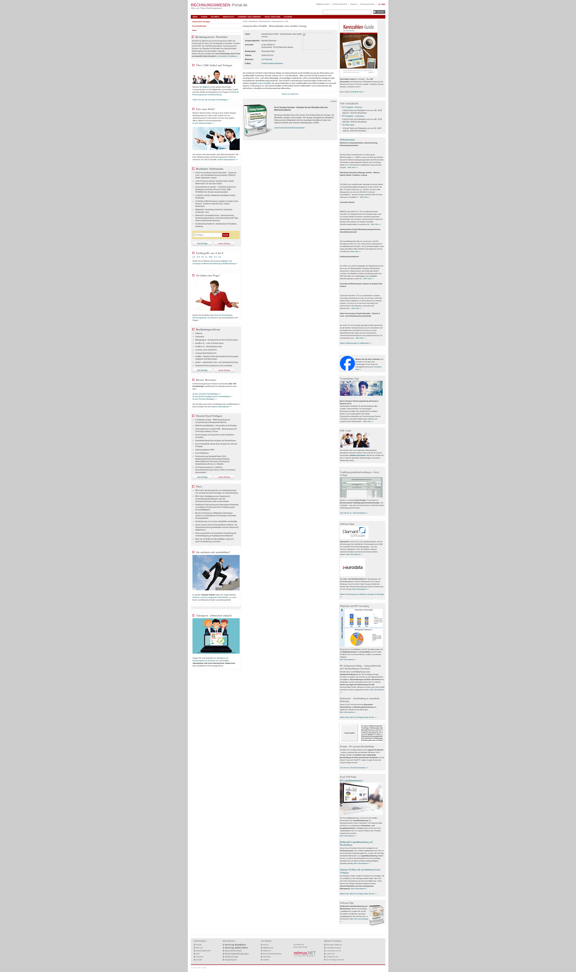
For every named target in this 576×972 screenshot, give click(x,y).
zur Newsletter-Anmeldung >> (227, 56)
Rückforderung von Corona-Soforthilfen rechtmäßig (216, 521)
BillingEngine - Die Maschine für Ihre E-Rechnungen (216, 340)
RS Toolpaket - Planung (352, 107)
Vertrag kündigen (235, 944)
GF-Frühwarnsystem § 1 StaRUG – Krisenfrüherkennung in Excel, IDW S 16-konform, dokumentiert (215, 469)
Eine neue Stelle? (205, 109)
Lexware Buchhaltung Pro (205, 353)
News (195, 17)
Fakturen (198, 333)
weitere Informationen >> (228, 160)
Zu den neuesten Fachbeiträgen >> (206, 394)
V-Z (219, 257)
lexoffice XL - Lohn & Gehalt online (209, 343)
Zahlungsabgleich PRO (204, 450)
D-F (198, 257)
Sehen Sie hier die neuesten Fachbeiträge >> (211, 100)
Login (383, 4)
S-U (215, 257)
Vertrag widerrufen (236, 947)
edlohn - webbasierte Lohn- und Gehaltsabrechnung (216, 362)
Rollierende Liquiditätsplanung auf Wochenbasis (356, 843)
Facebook (199, 957)
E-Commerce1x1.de (333, 951)
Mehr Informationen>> (359, 888)
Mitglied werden (322, 4)
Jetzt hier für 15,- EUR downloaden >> (354, 513)
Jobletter (266, 960)
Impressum (231, 959)
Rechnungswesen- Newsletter (211, 37)
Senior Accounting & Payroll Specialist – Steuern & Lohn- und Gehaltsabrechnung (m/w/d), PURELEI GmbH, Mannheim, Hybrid (215, 175)
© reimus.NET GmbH (198, 968)
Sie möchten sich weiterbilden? (213, 552)
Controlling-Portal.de (333, 948)
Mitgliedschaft (268, 948)
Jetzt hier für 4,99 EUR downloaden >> (354, 768)
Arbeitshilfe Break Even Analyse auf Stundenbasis (215, 441)
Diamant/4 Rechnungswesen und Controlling (213, 366)
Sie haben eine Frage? (208, 275)
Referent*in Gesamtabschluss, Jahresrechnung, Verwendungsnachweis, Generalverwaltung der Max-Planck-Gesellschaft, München (216, 218)
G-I (202, 257)
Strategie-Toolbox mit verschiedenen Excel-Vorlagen (360, 871)
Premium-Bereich (340, 4)
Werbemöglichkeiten (203, 951)
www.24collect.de (266, 83)
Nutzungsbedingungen (237, 953)
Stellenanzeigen (347, 139)
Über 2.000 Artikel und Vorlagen (214, 65)
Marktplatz (228, 17)
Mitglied (205, 87)
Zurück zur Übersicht (290, 94)
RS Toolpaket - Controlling (353, 116)
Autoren (353, 4)
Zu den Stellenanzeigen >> (203, 123)
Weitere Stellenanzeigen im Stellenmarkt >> (355, 343)
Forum (204, 17)
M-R (210, 257)
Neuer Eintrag (224, 243)
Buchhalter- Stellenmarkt (209, 168)
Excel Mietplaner (202, 453)
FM (286, 21)
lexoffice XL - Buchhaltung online (208, 347)
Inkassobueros (265, 21)
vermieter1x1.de (332, 957)
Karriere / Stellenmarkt (249, 17)
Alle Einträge (202, 243)
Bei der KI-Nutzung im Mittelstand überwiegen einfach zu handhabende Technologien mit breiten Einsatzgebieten (215, 515)
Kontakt (199, 945)
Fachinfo (215, 17)
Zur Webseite (266, 59)
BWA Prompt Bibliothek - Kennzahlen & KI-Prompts (216, 426)
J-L (206, 257)
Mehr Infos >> (353, 167)
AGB (198, 954)
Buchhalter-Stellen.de (334, 945)
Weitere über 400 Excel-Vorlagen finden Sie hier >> (358, 717)
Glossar (288, 17)
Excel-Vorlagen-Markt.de (335, 960)
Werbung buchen (367, 4)
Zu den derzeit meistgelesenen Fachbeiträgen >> (212, 396)
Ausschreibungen (199, 26)
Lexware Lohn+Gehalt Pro (206, 350)
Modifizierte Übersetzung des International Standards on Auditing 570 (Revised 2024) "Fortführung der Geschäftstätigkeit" (217, 507)
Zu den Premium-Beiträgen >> (204, 399)
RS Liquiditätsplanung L (351, 780)
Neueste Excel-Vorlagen (209, 416)
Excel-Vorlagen (272, 17)
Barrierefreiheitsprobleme (272, 954)
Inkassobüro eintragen (201, 22)
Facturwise (199, 337)
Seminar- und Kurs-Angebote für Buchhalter (210, 597)
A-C (194, 257)
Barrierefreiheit (233, 950)
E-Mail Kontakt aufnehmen (272, 63)
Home (245, 21)
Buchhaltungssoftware (208, 329)
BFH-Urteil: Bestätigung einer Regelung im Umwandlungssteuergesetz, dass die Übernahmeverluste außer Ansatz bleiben (212, 498)
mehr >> (362, 92)
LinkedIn (199, 960)
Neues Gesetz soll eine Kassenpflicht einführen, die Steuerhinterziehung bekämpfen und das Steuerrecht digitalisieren (216, 527)
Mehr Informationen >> (354, 554)
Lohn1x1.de (330, 954)
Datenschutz (231, 956)
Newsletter (267, 957)
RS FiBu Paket (348, 125)
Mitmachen (267, 951)
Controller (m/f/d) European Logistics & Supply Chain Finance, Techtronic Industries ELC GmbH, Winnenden (216, 203)
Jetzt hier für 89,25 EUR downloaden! (289, 128)
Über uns (199, 948)
